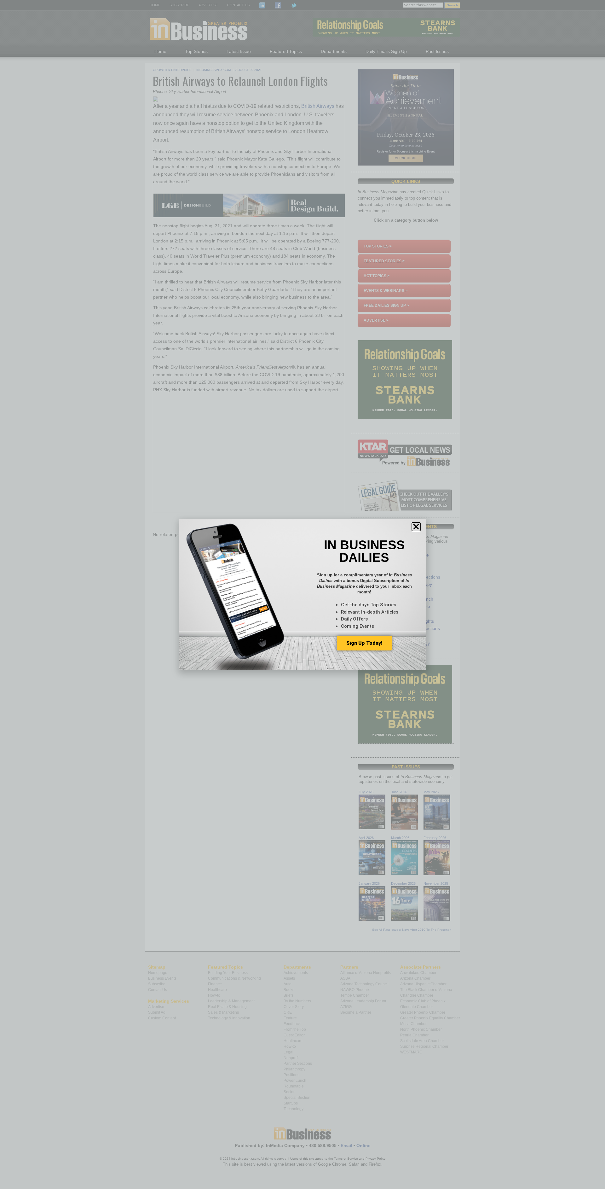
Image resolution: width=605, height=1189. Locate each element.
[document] (302, 594)
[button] (416, 527)
